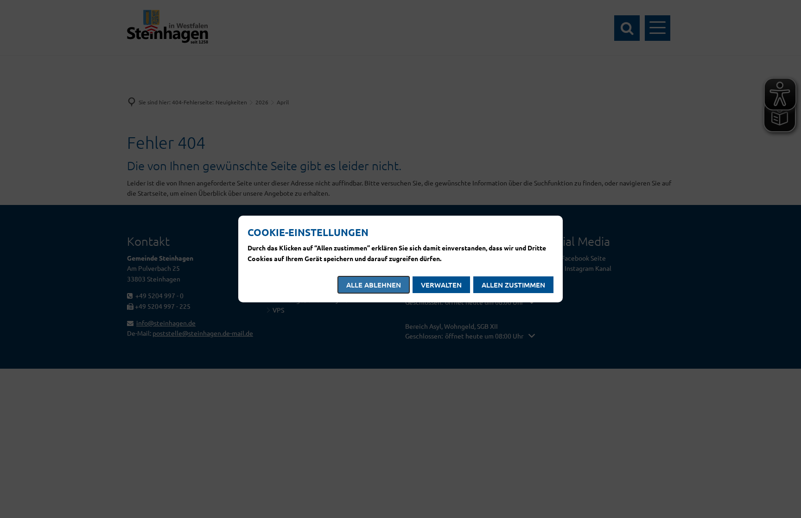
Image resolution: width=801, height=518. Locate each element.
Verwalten (441, 284)
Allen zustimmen (513, 284)
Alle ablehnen (373, 284)
